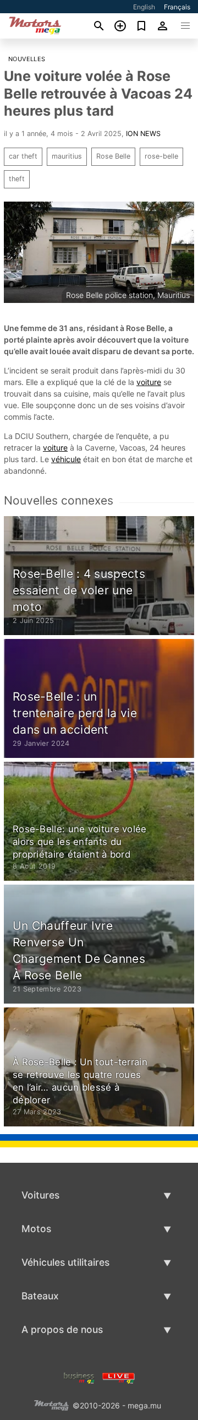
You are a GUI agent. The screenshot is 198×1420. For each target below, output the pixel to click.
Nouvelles (27, 59)
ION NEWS (143, 133)
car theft (23, 156)
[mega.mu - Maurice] (51, 1405)
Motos (36, 1228)
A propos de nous (62, 1329)
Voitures (40, 1195)
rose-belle (161, 156)
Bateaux (40, 1296)
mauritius (67, 156)
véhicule (66, 459)
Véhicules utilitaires (65, 1262)
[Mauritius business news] (79, 1377)
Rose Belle (113, 156)
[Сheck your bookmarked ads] (141, 26)
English (144, 7)
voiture (148, 382)
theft (17, 179)
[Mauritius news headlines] (118, 1377)
